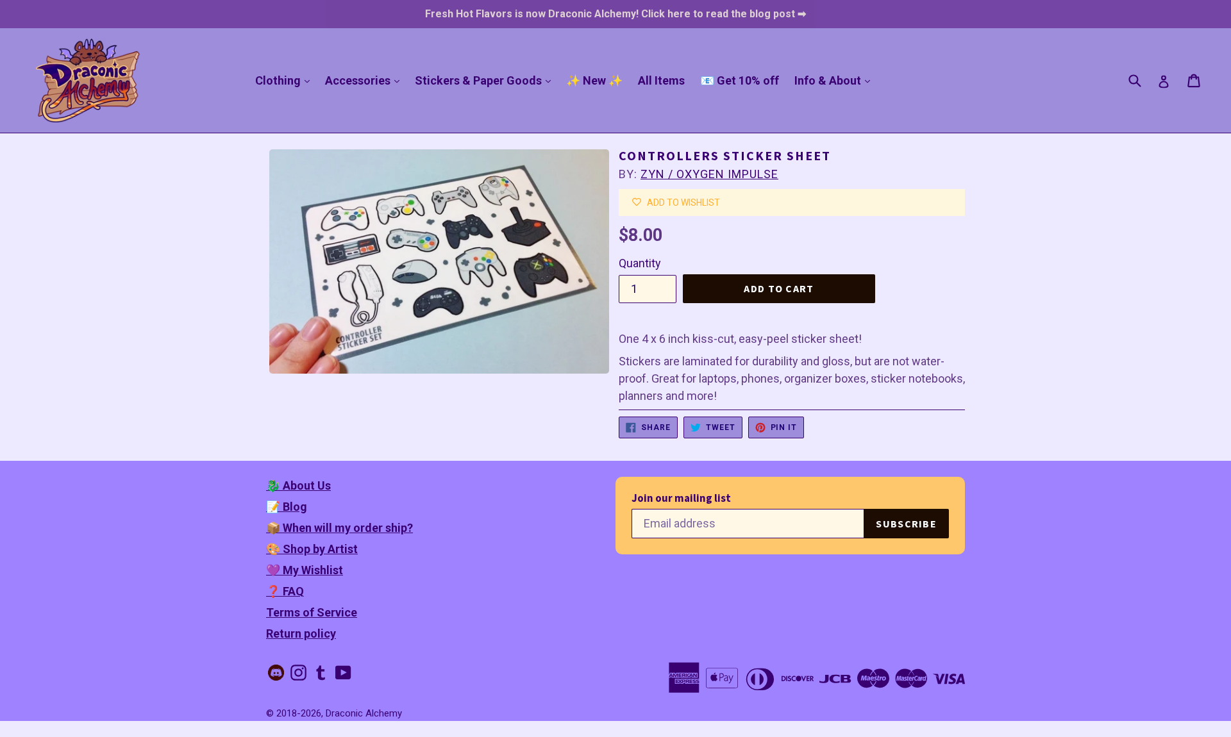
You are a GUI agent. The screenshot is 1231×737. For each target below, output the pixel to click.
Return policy (301, 633)
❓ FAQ (285, 591)
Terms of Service (311, 612)
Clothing (285, 80)
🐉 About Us (298, 485)
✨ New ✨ (594, 80)
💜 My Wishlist (304, 570)
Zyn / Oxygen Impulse (709, 174)
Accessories (365, 80)
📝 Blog (286, 506)
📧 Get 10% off (739, 80)
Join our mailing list (681, 498)
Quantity (640, 263)
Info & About (835, 80)
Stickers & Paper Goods (486, 80)
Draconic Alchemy (364, 713)
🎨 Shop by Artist (312, 549)
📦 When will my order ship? (339, 527)
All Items (661, 80)
